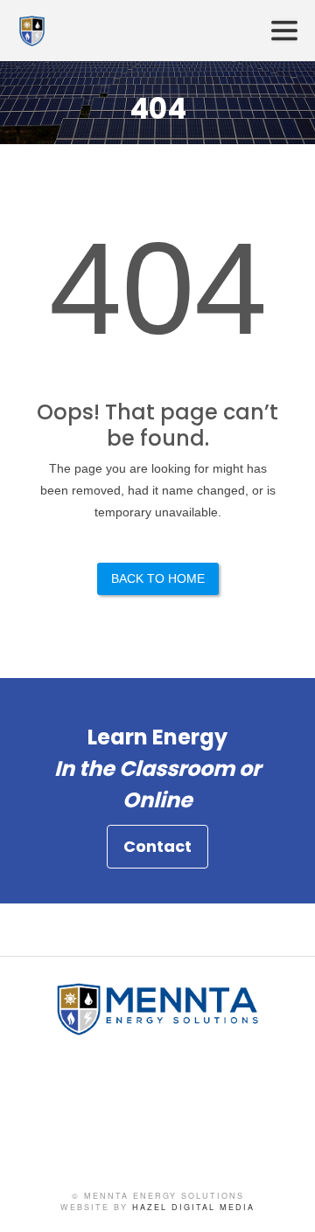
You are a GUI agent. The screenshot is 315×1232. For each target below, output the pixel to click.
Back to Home (158, 578)
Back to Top (284, 1201)
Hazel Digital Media (193, 1207)
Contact (157, 846)
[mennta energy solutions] (157, 1028)
